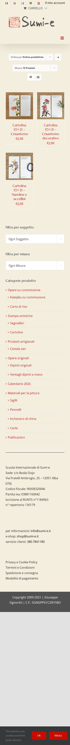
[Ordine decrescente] (58, 57)
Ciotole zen (18, 349)
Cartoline (16, 332)
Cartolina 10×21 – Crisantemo (19, 129)
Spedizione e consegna (22, 573)
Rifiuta (58, 735)
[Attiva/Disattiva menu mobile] (62, 35)
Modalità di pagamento (22, 578)
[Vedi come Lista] (38, 77)
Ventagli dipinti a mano (26, 374)
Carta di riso (18, 307)
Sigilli (13, 400)
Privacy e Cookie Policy (21, 562)
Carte (14, 428)
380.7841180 (36, 542)
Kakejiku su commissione (27, 297)
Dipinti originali (21, 365)
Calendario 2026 (19, 384)
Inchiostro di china (23, 419)
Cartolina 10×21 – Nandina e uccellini (19, 192)
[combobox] (35, 238)
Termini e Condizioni (20, 567)
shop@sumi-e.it (28, 536)
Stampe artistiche (20, 316)
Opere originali (18, 358)
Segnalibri (17, 323)
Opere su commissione (24, 290)
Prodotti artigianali (21, 341)
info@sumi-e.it (41, 531)
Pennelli (15, 410)
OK (39, 735)
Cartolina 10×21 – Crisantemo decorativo (50, 131)
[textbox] (35, 239)
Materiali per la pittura (23, 393)
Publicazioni (16, 437)
